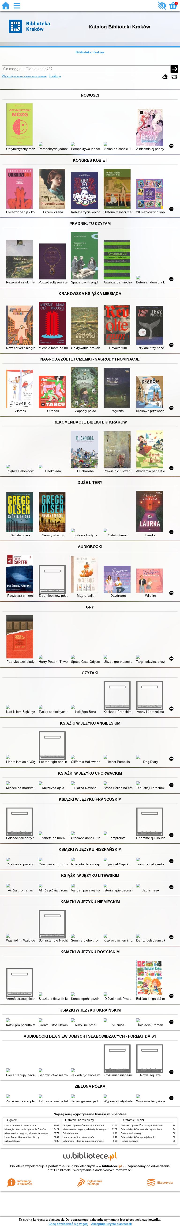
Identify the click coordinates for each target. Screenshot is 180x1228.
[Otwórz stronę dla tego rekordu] (20, 125)
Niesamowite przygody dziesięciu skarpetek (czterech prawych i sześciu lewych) (47, 1133)
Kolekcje (55, 76)
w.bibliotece (110, 1166)
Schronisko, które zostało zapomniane (83, 1141)
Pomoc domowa (129, 1141)
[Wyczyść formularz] (165, 77)
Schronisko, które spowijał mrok (137, 1137)
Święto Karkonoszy (131, 1133)
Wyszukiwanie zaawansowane (24, 76)
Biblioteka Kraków (90, 52)
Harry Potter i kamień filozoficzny (21, 1137)
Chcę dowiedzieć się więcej (68, 1224)
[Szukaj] (174, 69)
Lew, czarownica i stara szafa (20, 1125)
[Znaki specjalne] (174, 77)
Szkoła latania (12, 1141)
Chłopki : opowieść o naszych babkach (84, 1125)
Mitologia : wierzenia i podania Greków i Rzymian (30, 1129)
